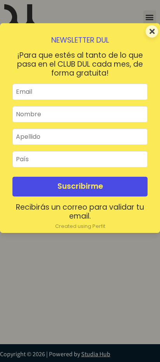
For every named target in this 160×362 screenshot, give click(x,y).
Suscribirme (80, 186)
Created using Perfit (80, 226)
